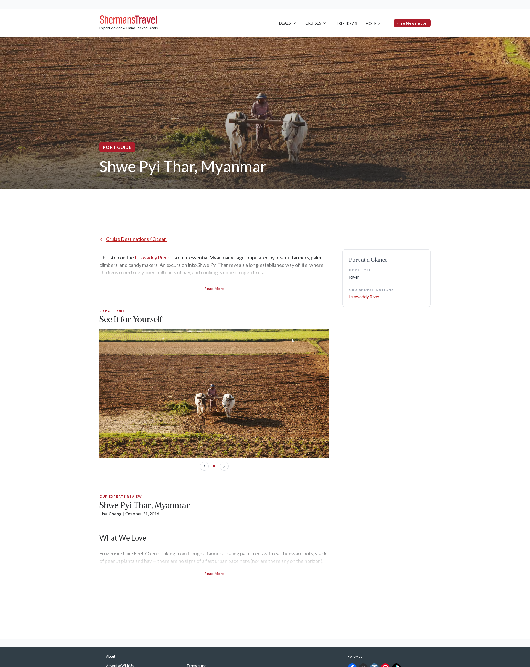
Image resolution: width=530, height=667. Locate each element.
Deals (285, 23)
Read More (214, 288)
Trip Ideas (346, 23)
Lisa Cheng (110, 513)
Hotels (373, 23)
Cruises (313, 23)
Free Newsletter (412, 23)
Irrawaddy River (152, 257)
